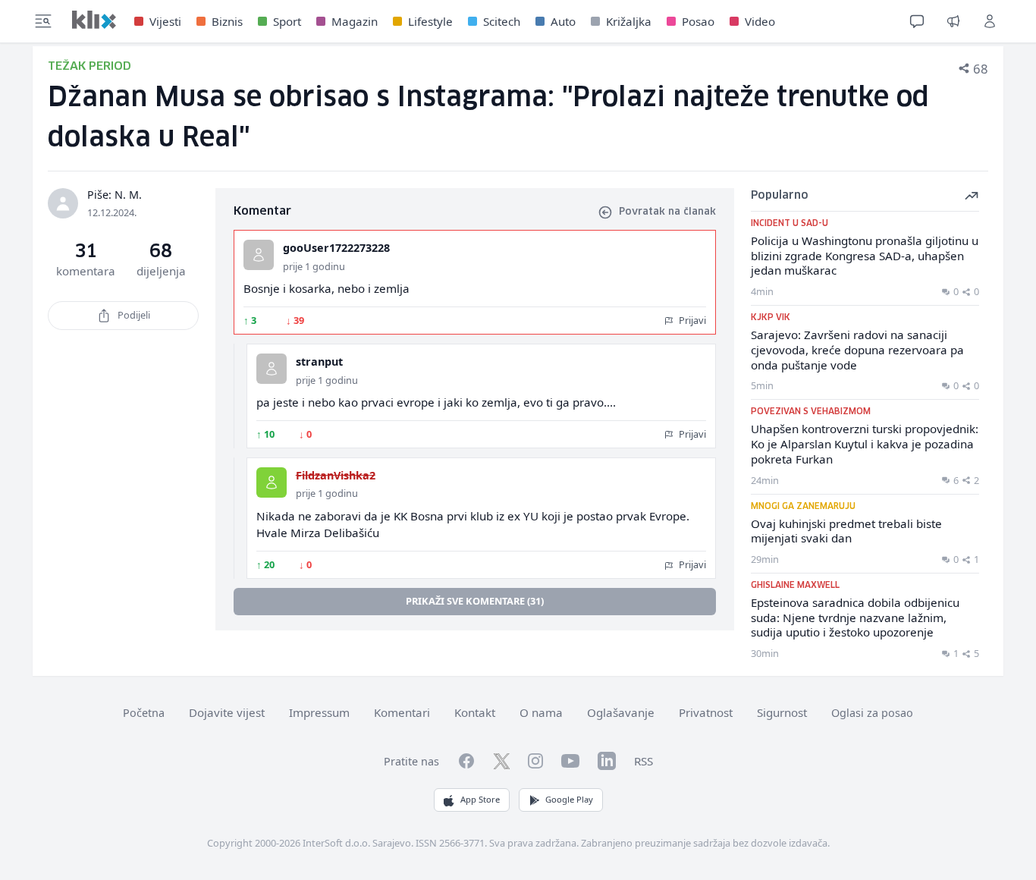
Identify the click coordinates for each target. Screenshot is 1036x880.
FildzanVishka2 (335, 475)
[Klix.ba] (94, 20)
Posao (698, 21)
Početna (144, 713)
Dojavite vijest (227, 712)
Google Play (569, 799)
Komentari (402, 712)
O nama (541, 712)
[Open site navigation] (43, 21)
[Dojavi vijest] (953, 21)
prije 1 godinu (314, 266)
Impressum (319, 712)
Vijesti (165, 21)
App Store (480, 799)
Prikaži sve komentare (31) (475, 601)
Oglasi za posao (872, 713)
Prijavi (691, 320)
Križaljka (628, 21)
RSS (643, 760)
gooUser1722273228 (336, 247)
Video (760, 21)
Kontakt (474, 712)
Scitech (501, 21)
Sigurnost (782, 712)
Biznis (227, 21)
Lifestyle (430, 21)
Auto (563, 21)
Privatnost (706, 712)
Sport (287, 21)
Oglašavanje (621, 712)
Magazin (354, 21)
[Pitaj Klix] (917, 21)
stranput (319, 361)
